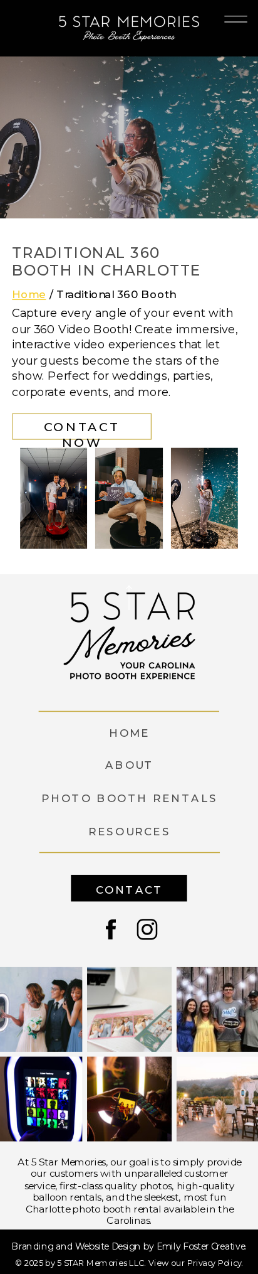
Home (29, 294)
